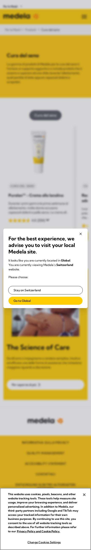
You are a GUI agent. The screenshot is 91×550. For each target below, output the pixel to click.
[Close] (84, 494)
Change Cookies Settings (44, 542)
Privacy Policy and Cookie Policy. (38, 531)
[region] (45, 519)
